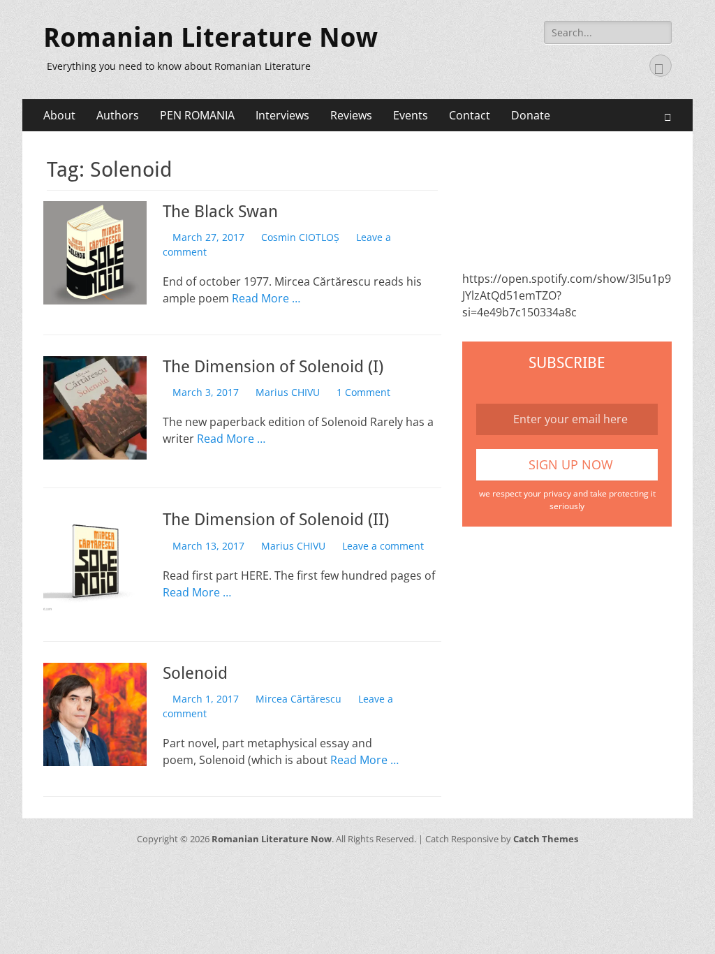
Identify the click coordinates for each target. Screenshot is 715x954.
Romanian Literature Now (210, 37)
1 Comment (363, 392)
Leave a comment (383, 545)
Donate (530, 115)
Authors (117, 115)
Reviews (351, 115)
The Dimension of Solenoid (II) (276, 519)
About (59, 115)
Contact (469, 115)
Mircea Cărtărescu (298, 698)
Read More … (266, 298)
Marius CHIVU (288, 392)
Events (410, 115)
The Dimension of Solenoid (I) (273, 366)
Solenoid (195, 673)
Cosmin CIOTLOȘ (300, 237)
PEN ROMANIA (197, 115)
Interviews (282, 115)
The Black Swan (220, 211)
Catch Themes (545, 838)
